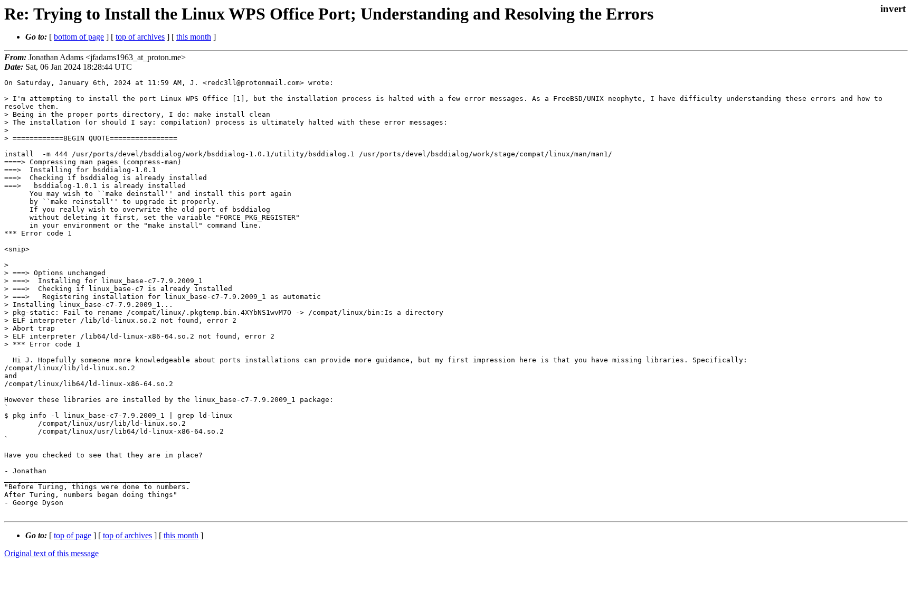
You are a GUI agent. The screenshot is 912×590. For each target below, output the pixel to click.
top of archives (140, 36)
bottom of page (79, 36)
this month (193, 36)
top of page (72, 535)
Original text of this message (51, 553)
